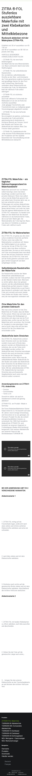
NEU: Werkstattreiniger (10, 741)
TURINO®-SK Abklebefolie (11, 723)
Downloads (6, 754)
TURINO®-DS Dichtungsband (12, 736)
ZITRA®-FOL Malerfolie (10, 721)
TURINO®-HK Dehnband (10, 733)
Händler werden (7, 756)
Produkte (5, 751)
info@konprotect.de (22, 774)
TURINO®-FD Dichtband (10, 731)
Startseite (5, 749)
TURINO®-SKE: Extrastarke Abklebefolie (12, 727)
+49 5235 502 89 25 (11, 774)
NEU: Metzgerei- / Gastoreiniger (13, 738)
